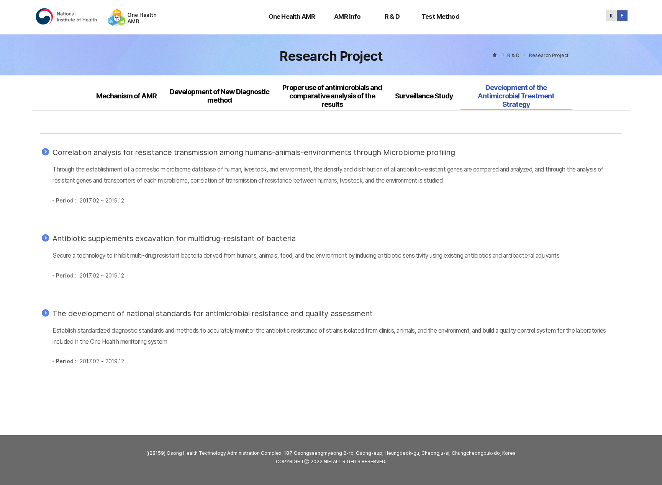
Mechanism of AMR (126, 95)
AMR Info (347, 16)
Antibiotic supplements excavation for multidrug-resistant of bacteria (174, 238)
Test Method (440, 16)
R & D (392, 16)
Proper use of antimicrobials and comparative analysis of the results (332, 96)
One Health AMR (292, 16)
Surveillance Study (424, 95)
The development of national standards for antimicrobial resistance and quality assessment (212, 313)
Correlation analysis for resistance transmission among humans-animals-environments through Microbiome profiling (253, 152)
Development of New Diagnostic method (219, 96)
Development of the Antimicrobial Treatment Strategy (516, 96)
